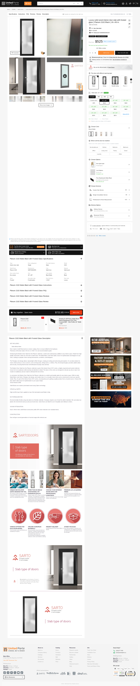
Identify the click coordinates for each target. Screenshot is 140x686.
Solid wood (67, 270)
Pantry (115, 150)
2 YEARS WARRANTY (96, 225)
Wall (57, 657)
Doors (57, 650)
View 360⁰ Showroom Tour (10, 660)
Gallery (71, 657)
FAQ (70, 666)
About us (40, 650)
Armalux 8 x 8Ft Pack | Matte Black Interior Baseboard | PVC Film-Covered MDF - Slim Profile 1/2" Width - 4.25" (70, 321)
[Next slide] (131, 79)
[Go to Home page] (10, 3)
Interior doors (21, 9)
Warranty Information (92, 664)
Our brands (41, 659)
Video (70, 659)
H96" (111, 96)
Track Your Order (91, 650)
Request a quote (73, 650)
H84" (105, 96)
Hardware (58, 654)
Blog (70, 661)
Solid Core (48, 270)
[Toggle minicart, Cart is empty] (137, 3)
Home (8, 9)
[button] (27, 247)
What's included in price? (109, 41)
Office (93, 150)
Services (40, 657)
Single (29, 265)
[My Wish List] (133, 3)
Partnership (72, 654)
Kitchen (104, 147)
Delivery (89, 657)
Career (89, 659)
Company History (42, 652)
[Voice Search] (78, 3)
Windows (58, 659)
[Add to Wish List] (129, 20)
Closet (125, 150)
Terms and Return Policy (93, 666)
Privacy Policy (90, 661)
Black (65, 275)
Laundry (99, 154)
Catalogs (40, 654)
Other (120, 154)
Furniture (58, 652)
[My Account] (126, 3)
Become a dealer (73, 652)
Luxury (66, 280)
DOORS (14, 9)
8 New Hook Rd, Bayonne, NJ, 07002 (119, 57)
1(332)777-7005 (96, 4)
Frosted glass (31, 280)
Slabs (47, 265)
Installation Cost (91, 652)
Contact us (40, 661)
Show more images (45, 105)
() (97, 48)
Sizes (88, 654)
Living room (104, 150)
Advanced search (73, 664)
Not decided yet (94, 147)
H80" (99, 96)
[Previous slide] (131, 82)
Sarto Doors (111, 67)
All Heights (92, 96)
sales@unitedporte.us (111, 4)
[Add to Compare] (129, 23)
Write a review (102, 48)
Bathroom (125, 147)
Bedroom (115, 147)
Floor (57, 661)
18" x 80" (30, 275)
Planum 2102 (24, 318)
